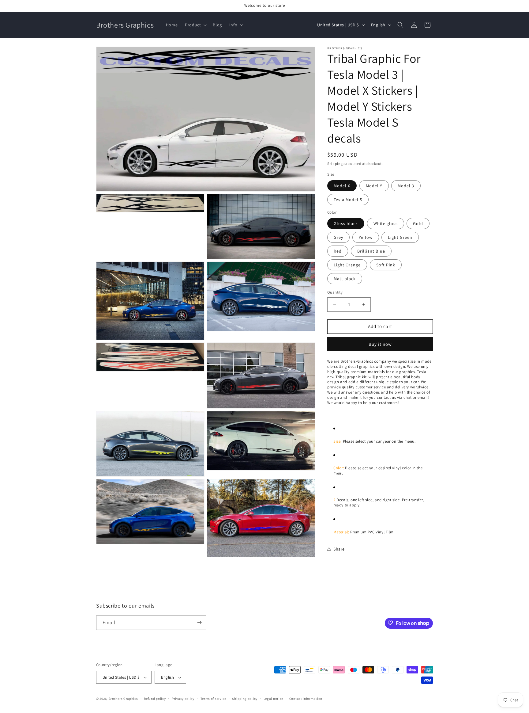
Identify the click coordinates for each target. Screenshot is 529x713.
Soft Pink (385, 265)
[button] (195, 24)
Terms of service (213, 698)
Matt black (345, 278)
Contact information (305, 698)
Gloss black (346, 223)
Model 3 (406, 186)
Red (338, 251)
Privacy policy (183, 698)
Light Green (400, 237)
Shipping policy (244, 698)
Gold (418, 223)
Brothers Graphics (123, 699)
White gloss (385, 223)
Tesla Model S (348, 199)
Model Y (374, 186)
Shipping (335, 163)
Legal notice (273, 698)
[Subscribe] (199, 622)
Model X (342, 186)
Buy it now (380, 344)
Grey (338, 237)
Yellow (366, 237)
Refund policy (155, 698)
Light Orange (347, 265)
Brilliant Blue (371, 251)
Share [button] (339, 549)
